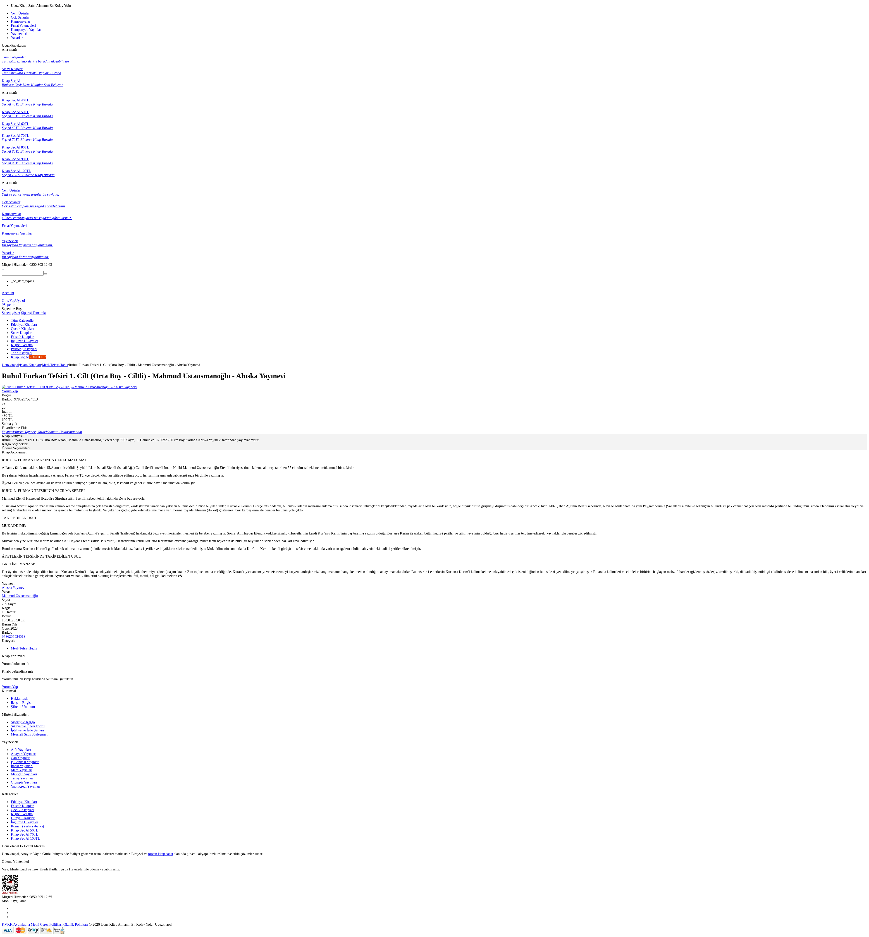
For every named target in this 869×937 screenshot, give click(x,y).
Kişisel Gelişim (22, 814)
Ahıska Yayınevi (13, 588)
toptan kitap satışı (160, 854)
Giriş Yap (8, 300)
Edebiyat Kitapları (24, 802)
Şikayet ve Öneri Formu (28, 726)
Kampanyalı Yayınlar (26, 29)
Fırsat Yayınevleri (23, 25)
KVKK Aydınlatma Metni (20, 924)
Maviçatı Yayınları (24, 774)
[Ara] (45, 274)
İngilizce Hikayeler (24, 822)
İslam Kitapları (30, 365)
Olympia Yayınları (24, 782)
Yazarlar (17, 38)
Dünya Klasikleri (23, 818)
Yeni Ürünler (20, 13)
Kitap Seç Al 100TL (25, 838)
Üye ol (20, 300)
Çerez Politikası (51, 924)
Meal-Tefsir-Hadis (55, 365)
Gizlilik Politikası (75, 924)
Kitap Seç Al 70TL (24, 834)
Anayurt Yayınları (23, 754)
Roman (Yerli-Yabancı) (27, 826)
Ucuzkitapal (10, 365)
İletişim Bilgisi (21, 703)
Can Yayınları (20, 758)
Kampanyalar (20, 21)
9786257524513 (13, 636)
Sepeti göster (11, 313)
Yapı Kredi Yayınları (25, 786)
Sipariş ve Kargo (23, 722)
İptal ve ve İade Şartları (27, 730)
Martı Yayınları (21, 770)
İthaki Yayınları (22, 766)
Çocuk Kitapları (22, 810)
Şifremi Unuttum (23, 707)
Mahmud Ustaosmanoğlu (20, 596)
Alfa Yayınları (21, 750)
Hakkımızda (19, 698)
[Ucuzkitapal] (3, 269)
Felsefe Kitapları (22, 806)
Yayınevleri (19, 34)
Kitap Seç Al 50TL (24, 830)
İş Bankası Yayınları (25, 762)
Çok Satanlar (20, 17)
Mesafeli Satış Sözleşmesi (29, 734)
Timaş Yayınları (22, 778)
